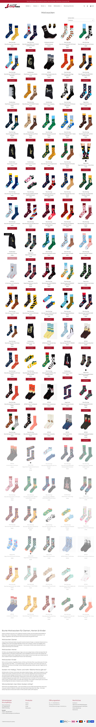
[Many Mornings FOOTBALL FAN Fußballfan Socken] (49, 361)
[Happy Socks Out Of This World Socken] (86, 513)
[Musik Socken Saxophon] (30, 151)
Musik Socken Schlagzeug (49, 104)
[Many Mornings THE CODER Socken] (12, 181)
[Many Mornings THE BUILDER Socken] (30, 301)
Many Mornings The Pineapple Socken (49, 163)
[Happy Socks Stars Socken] (30, 241)
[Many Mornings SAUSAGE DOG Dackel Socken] (67, 32)
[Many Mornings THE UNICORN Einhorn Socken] (30, 211)
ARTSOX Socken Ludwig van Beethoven (86, 554)
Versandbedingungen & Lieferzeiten (79, 706)
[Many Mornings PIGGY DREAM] (86, 241)
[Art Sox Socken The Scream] (12, 452)
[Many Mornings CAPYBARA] (67, 241)
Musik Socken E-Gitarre (67, 373)
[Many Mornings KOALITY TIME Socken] (12, 422)
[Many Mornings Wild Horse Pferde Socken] (30, 122)
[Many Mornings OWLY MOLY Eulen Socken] (12, 331)
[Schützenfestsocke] (49, 32)
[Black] (85, 161)
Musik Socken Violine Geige (67, 495)
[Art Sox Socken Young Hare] (49, 422)
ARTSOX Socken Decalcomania (49, 404)
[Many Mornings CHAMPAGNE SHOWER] (12, 122)
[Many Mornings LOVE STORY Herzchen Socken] (86, 211)
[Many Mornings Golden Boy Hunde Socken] (67, 181)
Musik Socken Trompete (12, 163)
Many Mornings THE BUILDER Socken (30, 313)
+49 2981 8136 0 (9, 711)
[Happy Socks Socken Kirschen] (67, 392)
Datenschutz (75, 709)
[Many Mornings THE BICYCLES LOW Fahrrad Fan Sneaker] (49, 301)
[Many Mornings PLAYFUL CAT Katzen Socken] (12, 483)
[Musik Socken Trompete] (12, 151)
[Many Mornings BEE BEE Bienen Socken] (67, 301)
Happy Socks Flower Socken (49, 554)
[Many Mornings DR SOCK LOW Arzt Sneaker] (49, 452)
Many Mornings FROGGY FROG (49, 253)
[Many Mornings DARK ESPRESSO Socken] (49, 271)
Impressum (74, 702)
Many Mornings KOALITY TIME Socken (12, 434)
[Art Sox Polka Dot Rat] (67, 422)
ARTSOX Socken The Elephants (30, 404)
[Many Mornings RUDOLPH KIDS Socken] (86, 392)
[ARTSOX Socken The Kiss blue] (67, 543)
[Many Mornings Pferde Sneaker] (49, 572)
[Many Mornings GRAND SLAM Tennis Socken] (12, 361)
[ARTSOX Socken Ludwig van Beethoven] (86, 543)
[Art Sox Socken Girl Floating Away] (12, 271)
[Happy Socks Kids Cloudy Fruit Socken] (12, 543)
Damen (27, 702)
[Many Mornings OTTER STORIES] (30, 572)
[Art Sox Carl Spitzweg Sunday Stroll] (86, 331)
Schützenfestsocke (49, 44)
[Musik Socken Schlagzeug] (49, 92)
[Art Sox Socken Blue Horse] (12, 602)
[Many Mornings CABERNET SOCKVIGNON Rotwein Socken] (49, 483)
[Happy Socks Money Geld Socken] (30, 543)
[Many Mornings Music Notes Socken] (12, 32)
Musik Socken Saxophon (31, 163)
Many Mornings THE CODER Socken (12, 193)
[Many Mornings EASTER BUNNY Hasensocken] (67, 271)
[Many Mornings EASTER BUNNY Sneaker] (67, 513)
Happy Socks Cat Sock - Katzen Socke (86, 165)
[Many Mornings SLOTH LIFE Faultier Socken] (67, 151)
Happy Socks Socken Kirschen (67, 404)
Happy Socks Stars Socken (30, 254)
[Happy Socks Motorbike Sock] (86, 92)
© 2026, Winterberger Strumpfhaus (8, 721)
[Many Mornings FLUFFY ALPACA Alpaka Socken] (86, 122)
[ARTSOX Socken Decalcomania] (49, 392)
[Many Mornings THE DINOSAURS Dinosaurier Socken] (86, 181)
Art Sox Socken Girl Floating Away (12, 283)
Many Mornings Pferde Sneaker (49, 584)
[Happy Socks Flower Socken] (49, 543)
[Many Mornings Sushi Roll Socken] (30, 422)
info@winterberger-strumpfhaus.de (12, 713)
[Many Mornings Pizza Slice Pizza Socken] (49, 602)
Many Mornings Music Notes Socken (12, 44)
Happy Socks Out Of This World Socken (86, 526)
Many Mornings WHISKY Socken (12, 313)
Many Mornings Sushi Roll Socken (30, 434)
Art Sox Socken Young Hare (49, 434)
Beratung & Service (69, 6)
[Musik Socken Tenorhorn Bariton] (30, 62)
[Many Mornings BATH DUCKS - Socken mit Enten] (67, 122)
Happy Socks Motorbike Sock (86, 104)
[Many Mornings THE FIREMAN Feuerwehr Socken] (67, 211)
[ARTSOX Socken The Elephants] (30, 392)
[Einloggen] (87, 6)
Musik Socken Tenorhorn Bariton (30, 74)
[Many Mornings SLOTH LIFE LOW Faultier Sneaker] (67, 602)
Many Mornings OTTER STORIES (30, 584)
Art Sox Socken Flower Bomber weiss (86, 584)
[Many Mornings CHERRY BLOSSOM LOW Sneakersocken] (30, 181)
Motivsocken (28, 708)
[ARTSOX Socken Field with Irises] (49, 331)
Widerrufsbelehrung (76, 708)
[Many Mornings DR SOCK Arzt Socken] (12, 211)
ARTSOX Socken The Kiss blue (67, 554)
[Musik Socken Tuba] (30, 331)
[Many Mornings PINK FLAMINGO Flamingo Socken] (49, 211)
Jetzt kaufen (30, 50)
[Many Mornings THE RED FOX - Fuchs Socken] (86, 602)
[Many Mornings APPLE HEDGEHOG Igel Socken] (30, 513)
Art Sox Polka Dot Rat (67, 434)
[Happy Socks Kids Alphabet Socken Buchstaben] (86, 361)
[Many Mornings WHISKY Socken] (12, 301)
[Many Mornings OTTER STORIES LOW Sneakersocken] (67, 572)
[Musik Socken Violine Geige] (67, 483)
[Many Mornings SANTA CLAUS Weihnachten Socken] (49, 181)
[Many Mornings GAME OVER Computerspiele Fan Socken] (67, 452)
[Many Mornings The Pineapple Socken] (49, 151)
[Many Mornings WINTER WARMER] (12, 513)
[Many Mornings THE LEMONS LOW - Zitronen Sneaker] (30, 361)
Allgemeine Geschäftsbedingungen (79, 704)
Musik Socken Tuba (31, 343)
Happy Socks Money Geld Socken (30, 556)
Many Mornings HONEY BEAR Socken (30, 614)
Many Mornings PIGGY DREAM (85, 253)
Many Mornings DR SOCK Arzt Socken (12, 223)
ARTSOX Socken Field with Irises (49, 343)
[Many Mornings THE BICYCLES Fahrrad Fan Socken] (12, 62)
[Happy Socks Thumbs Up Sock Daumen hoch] (30, 452)
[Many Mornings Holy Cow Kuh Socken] (86, 32)
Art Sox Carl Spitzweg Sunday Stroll (86, 343)
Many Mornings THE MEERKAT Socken (30, 104)
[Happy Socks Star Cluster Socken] (86, 483)
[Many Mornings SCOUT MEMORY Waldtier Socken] (86, 452)
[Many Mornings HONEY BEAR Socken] (30, 602)
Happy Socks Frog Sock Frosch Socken (86, 283)
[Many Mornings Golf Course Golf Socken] (49, 122)
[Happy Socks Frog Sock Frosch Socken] (86, 271)
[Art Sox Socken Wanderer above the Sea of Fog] (49, 62)
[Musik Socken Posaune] (12, 241)
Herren (26, 704)
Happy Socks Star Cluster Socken (86, 496)
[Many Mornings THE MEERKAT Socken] (30, 92)
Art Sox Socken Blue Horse (12, 614)
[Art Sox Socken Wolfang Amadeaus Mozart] (86, 422)
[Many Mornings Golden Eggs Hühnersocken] (67, 62)
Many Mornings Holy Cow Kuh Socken (86, 44)
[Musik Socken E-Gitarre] (67, 361)
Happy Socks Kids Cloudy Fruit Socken (12, 554)
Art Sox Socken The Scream (12, 464)
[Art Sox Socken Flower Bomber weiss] (86, 572)
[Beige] (85, 522)
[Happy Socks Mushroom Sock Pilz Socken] (30, 271)
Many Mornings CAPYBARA (67, 253)
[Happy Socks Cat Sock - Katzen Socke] (86, 151)
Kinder (50, 6)
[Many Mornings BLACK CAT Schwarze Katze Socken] (67, 92)
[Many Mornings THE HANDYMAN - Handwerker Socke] (86, 62)
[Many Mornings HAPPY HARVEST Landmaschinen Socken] (30, 483)
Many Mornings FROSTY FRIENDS (67, 343)
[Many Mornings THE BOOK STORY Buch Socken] (86, 301)
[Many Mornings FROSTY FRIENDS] (67, 331)
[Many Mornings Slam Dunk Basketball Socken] (12, 392)
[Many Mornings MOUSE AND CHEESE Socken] (12, 572)
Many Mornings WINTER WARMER (12, 525)
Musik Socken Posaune (12, 253)
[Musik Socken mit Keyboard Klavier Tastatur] (12, 92)
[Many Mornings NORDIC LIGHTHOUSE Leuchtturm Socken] (30, 32)
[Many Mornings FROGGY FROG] (49, 241)
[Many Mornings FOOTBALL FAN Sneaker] (49, 513)
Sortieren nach (71, 18)
